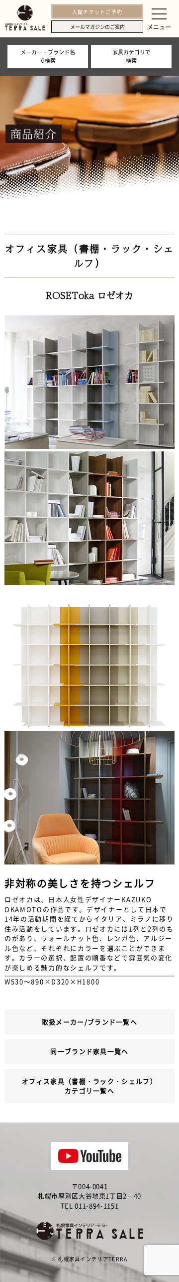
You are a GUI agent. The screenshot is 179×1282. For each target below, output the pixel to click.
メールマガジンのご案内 (97, 26)
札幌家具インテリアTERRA (92, 1259)
